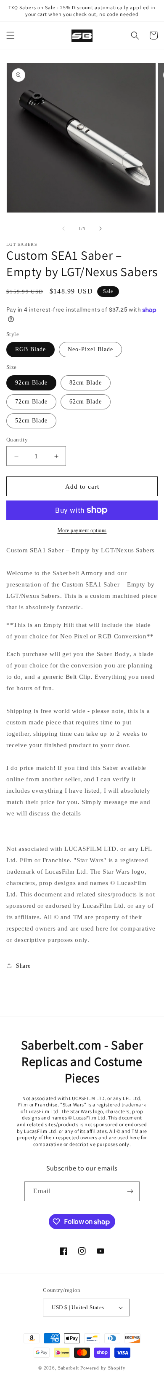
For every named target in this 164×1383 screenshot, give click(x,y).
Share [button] (23, 966)
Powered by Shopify (103, 1367)
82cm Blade (85, 382)
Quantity (17, 439)
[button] (10, 35)
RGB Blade (30, 349)
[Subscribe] (130, 1191)
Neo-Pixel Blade (90, 349)
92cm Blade (31, 382)
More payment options (82, 530)
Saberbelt (68, 1367)
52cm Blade (31, 420)
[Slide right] (100, 228)
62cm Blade (85, 401)
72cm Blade (31, 401)
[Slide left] (63, 228)
